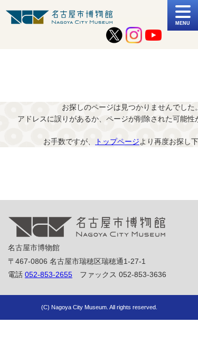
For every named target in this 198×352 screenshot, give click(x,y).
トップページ (117, 141)
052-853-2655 (48, 274)
